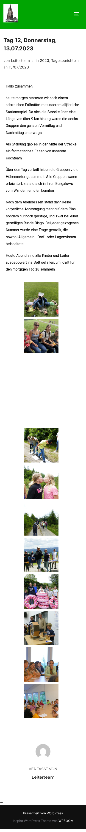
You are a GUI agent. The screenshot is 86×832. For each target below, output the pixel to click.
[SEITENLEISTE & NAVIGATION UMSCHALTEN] (78, 14)
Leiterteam (20, 60)
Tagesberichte (63, 60)
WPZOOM (65, 821)
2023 (44, 60)
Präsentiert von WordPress (43, 813)
